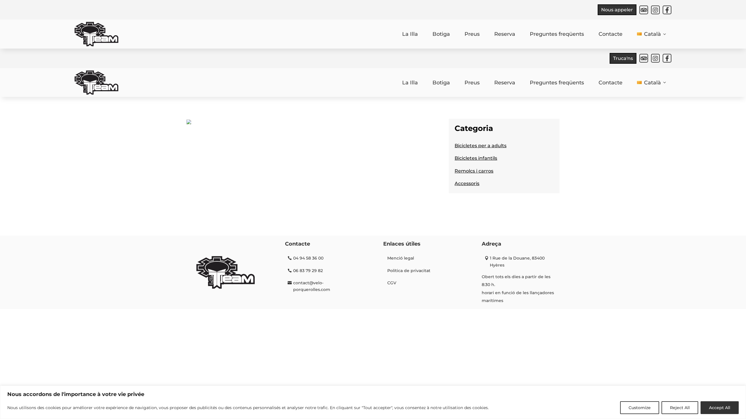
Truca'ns (623, 58)
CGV (391, 282)
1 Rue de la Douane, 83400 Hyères (517, 261)
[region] (373, 402)
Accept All (719, 407)
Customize (640, 407)
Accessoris (467, 183)
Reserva (504, 34)
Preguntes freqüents (557, 34)
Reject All (680, 407)
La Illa (410, 34)
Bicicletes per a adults (480, 145)
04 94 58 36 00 (308, 258)
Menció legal (400, 258)
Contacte (610, 34)
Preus (472, 34)
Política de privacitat (408, 270)
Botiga (441, 34)
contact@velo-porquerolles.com (311, 286)
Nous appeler (617, 10)
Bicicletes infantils (476, 158)
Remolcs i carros (474, 171)
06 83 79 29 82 (308, 270)
